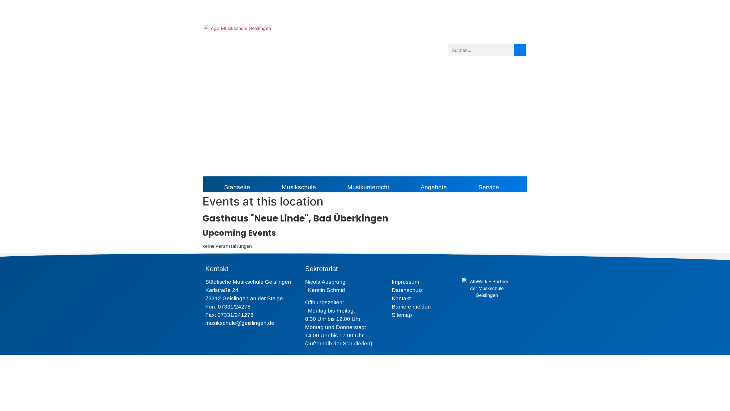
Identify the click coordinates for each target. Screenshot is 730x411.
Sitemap (402, 315)
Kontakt (401, 298)
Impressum (405, 282)
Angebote (434, 187)
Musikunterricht (368, 187)
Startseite (237, 187)
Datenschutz (407, 290)
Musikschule (299, 187)
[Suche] (520, 50)
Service (488, 187)
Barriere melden (411, 307)
